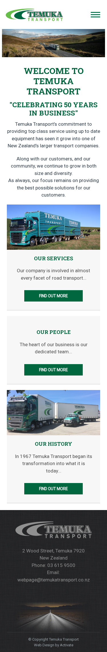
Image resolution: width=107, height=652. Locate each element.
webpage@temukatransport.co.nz (53, 580)
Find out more (53, 296)
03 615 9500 (61, 565)
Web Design (44, 645)
